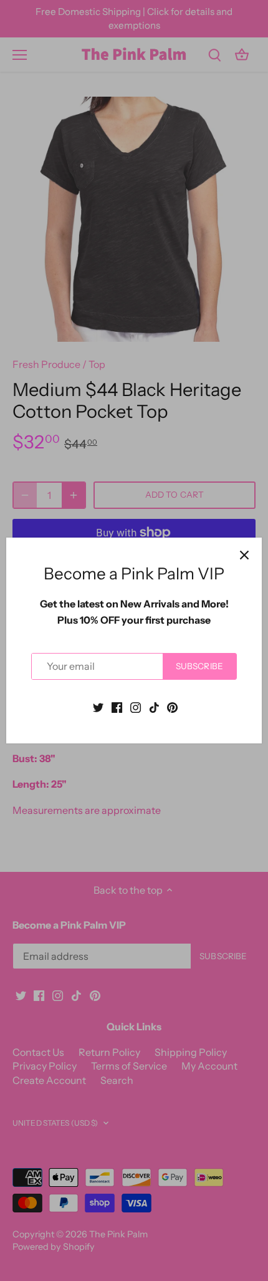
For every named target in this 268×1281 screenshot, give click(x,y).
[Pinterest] (172, 706)
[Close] (244, 555)
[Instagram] (135, 706)
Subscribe (199, 666)
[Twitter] (98, 706)
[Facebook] (117, 706)
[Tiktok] (154, 706)
